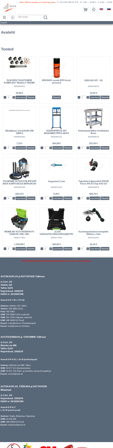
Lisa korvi (20, 97)
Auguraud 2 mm (56, 181)
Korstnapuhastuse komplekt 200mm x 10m (93, 232)
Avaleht (3, 23)
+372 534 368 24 (65, 2)
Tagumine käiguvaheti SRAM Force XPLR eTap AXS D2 (93, 182)
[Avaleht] (12, 8)
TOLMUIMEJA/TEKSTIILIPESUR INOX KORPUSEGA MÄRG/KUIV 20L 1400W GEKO (19, 183)
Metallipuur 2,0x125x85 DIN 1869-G (19, 132)
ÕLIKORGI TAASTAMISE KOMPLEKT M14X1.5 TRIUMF (19, 81)
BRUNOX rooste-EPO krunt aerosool (56, 81)
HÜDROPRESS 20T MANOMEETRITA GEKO (56, 132)
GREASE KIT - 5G (93, 80)
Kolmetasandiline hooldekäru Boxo (93, 132)
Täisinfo (31, 97)
